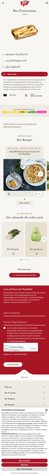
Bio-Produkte (10, 393)
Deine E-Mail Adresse (16, 322)
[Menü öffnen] (3, 3)
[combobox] (24, 74)
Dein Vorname (12, 313)
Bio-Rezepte (10, 405)
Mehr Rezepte (24, 203)
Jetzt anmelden (13, 364)
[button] (40, 174)
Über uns (8, 387)
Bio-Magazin (10, 399)
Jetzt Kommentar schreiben (26, 275)
